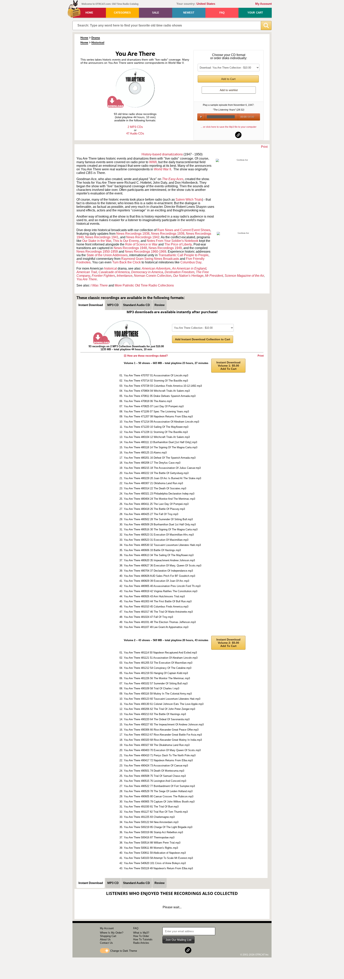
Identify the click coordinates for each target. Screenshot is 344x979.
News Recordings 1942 (142, 237)
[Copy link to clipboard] (238, 135)
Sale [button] (155, 12)
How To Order (141, 936)
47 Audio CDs (135, 133)
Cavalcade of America (114, 272)
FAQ (222, 12)
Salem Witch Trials (189, 199)
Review (159, 305)
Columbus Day (190, 262)
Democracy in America (147, 272)
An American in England (189, 268)
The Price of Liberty (178, 244)
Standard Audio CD (136, 305)
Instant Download (90, 305)
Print (264, 146)
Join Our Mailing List (178, 939)
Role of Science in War (141, 244)
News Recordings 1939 (167, 233)
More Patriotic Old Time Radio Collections (144, 285)
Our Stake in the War (96, 240)
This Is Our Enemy (126, 240)
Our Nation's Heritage (188, 275)
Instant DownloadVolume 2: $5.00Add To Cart (228, 642)
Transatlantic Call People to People (183, 255)
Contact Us (106, 943)
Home (89, 12)
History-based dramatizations (162, 154)
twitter (228, 135)
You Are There (86, 279)
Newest (188, 12)
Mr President (214, 275)
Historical (97, 42)
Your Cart (255, 12)
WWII (153, 162)
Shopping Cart (108, 936)
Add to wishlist (229, 90)
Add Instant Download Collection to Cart (202, 339)
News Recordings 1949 (165, 248)
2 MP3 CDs (135, 127)
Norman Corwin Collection (152, 275)
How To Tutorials (142, 939)
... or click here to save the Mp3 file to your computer (228, 127)
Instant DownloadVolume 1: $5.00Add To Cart (228, 365)
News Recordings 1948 (130, 248)
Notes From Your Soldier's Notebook (172, 240)
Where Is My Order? (111, 932)
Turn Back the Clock (126, 262)
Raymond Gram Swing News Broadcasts (150, 258)
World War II (162, 169)
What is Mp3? (141, 932)
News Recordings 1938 (133, 233)
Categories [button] (122, 12)
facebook (219, 135)
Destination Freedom (179, 272)
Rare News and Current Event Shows (183, 230)
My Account (263, 3)
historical (110, 268)
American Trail (86, 272)
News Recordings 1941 (101, 237)
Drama (95, 37)
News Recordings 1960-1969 (145, 251)
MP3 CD (113, 305)
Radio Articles (141, 943)
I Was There (99, 285)
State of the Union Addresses (107, 255)
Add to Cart (228, 78)
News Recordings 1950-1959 (97, 251)
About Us (105, 939)
